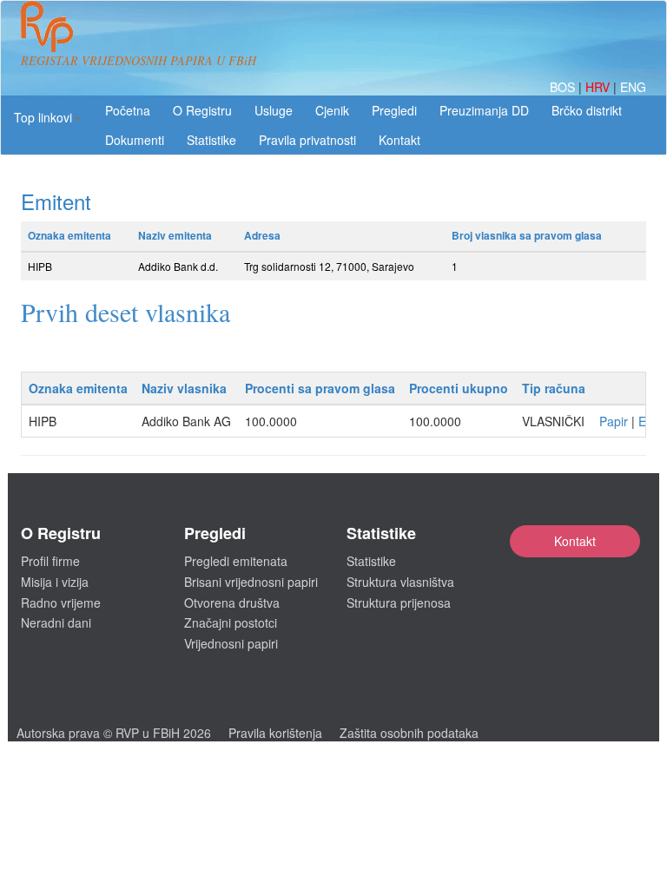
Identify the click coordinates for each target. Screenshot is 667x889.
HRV (599, 86)
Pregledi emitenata (235, 561)
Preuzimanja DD (484, 110)
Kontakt (575, 541)
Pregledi (394, 110)
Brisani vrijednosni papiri (251, 581)
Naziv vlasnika (184, 388)
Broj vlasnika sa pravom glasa (527, 235)
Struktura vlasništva (400, 581)
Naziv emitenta (175, 235)
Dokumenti (134, 139)
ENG (633, 86)
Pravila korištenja (275, 732)
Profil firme (50, 561)
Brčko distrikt (586, 110)
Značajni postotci (230, 622)
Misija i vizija (55, 581)
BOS (564, 86)
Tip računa (553, 388)
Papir (613, 421)
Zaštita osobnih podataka (409, 732)
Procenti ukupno (458, 388)
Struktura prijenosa (399, 602)
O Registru (202, 110)
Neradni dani (56, 622)
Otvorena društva (232, 602)
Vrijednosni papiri (231, 643)
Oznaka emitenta (69, 235)
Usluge (273, 110)
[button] (47, 117)
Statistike (211, 139)
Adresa (262, 235)
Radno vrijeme (61, 602)
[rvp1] (47, 24)
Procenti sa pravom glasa (320, 388)
